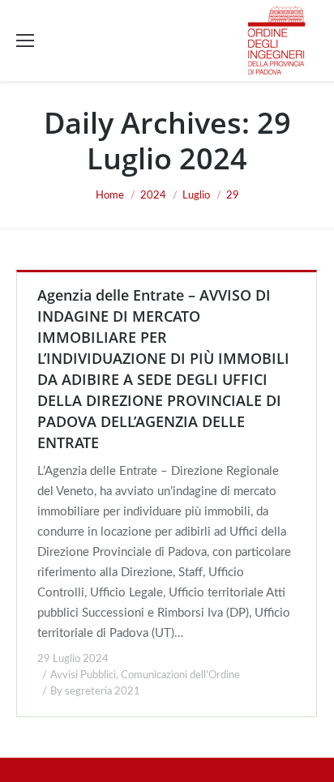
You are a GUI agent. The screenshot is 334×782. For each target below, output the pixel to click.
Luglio (196, 195)
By (95, 691)
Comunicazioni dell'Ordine (180, 675)
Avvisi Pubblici (83, 675)
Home (110, 195)
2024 (153, 195)
